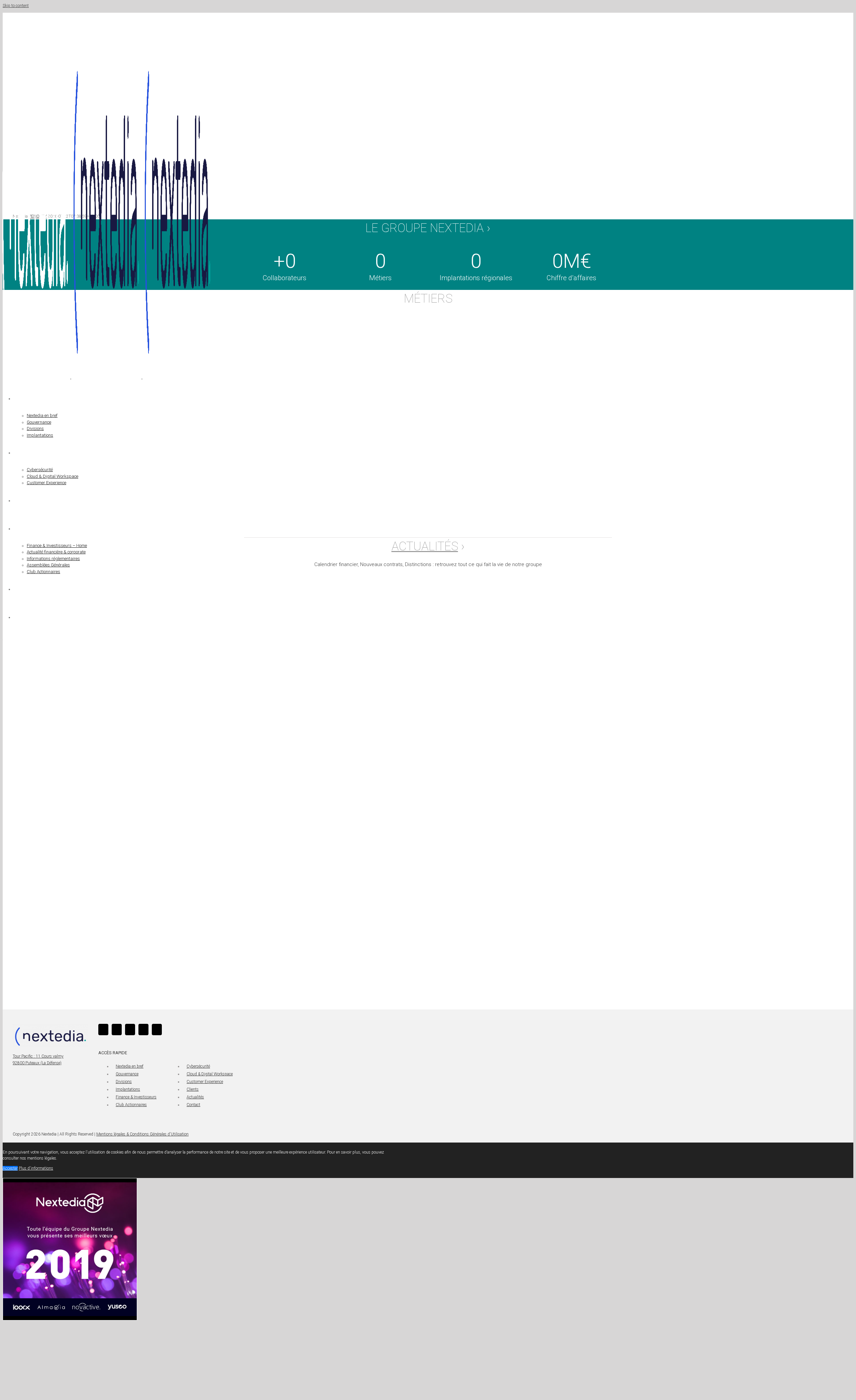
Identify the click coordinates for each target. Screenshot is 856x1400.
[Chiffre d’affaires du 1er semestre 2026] (255, 645)
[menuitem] (190, 411)
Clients (193, 1089)
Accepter (10, 1168)
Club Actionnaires (131, 1104)
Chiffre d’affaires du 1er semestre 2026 (228, 722)
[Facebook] (117, 1029)
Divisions (124, 1081)
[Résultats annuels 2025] (255, 829)
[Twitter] (130, 1029)
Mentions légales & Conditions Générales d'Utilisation (142, 1134)
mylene (174, 762)
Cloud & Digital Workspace (210, 1074)
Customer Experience (205, 1081)
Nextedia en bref (129, 1066)
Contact (193, 1104)
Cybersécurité (198, 1066)
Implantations (128, 1089)
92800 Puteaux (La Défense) (37, 1063)
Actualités (195, 1097)
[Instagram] (157, 1029)
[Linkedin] (103, 1029)
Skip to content (16, 5)
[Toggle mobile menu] (1, 638)
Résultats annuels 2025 (207, 906)
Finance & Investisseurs (136, 1097)
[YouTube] (143, 1029)
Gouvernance (127, 1074)
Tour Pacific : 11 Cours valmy (38, 1056)
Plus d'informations (36, 1168)
